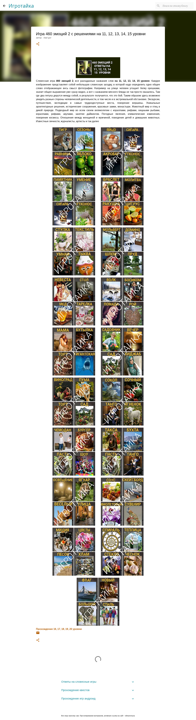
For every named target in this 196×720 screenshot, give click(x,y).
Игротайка (21, 5)
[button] (38, 44)
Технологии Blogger (99, 709)
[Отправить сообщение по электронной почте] (38, 634)
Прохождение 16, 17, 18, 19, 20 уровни (59, 629)
